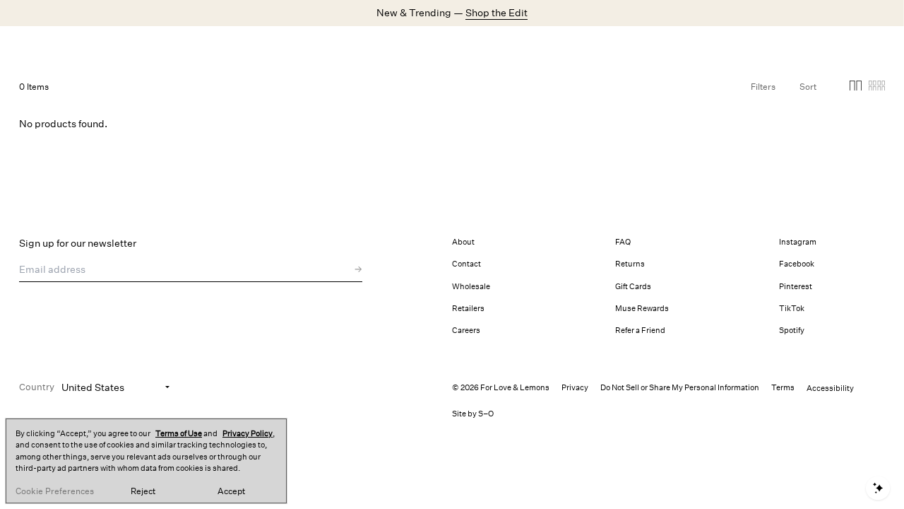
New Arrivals (199, 46)
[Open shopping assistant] (878, 488)
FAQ (623, 242)
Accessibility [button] (830, 388)
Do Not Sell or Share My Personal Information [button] (679, 387)
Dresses (303, 46)
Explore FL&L (463, 46)
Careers (466, 330)
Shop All (256, 46)
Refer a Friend (640, 330)
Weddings (401, 46)
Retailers (468, 308)
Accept (231, 491)
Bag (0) (868, 45)
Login (720, 45)
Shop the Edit (496, 12)
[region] (146, 461)
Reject (143, 491)
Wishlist (771, 45)
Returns (630, 264)
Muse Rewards (642, 308)
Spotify (791, 330)
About (463, 242)
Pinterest (795, 286)
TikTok (791, 308)
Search (671, 45)
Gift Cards (633, 286)
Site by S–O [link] (473, 414)
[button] (856, 88)
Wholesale (471, 286)
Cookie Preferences (55, 491)
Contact (466, 264)
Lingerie (350, 46)
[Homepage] (86, 45)
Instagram (797, 242)
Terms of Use (178, 433)
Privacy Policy (247, 433)
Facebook (796, 264)
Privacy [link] (574, 387)
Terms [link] (783, 387)
